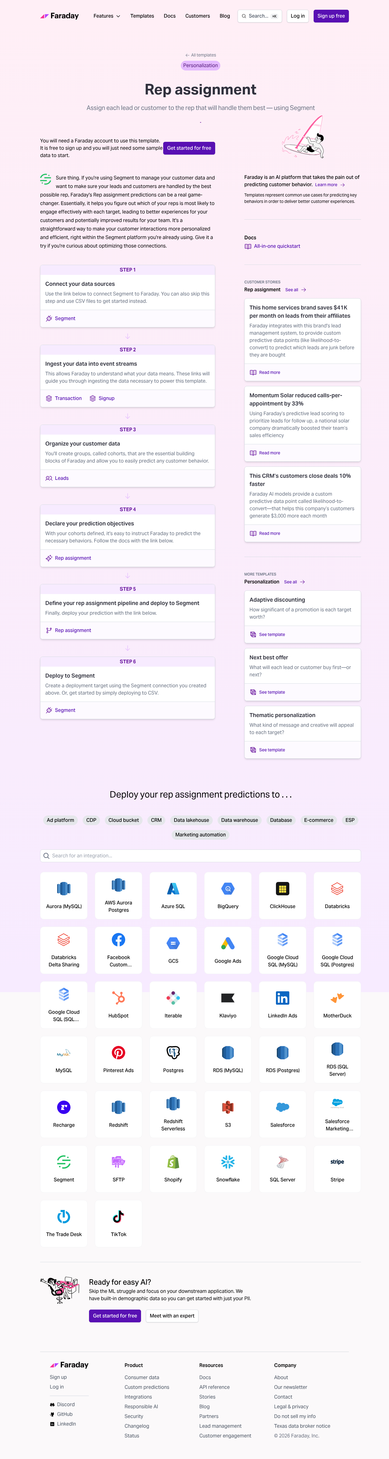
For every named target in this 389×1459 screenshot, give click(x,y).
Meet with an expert (172, 1316)
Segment (65, 318)
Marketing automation (200, 835)
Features (103, 16)
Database (281, 820)
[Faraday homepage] (59, 16)
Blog (225, 16)
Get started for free (189, 148)
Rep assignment (73, 558)
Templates (142, 16)
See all (291, 289)
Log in (298, 16)
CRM (156, 820)
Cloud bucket (123, 820)
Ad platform (60, 820)
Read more (269, 372)
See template (272, 634)
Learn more (326, 184)
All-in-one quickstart (277, 246)
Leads (62, 478)
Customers (197, 16)
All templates (203, 55)
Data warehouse (239, 820)
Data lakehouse (191, 820)
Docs (170, 16)
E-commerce (318, 820)
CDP (91, 820)
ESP (350, 820)
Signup (107, 398)
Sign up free (331, 16)
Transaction (68, 398)
